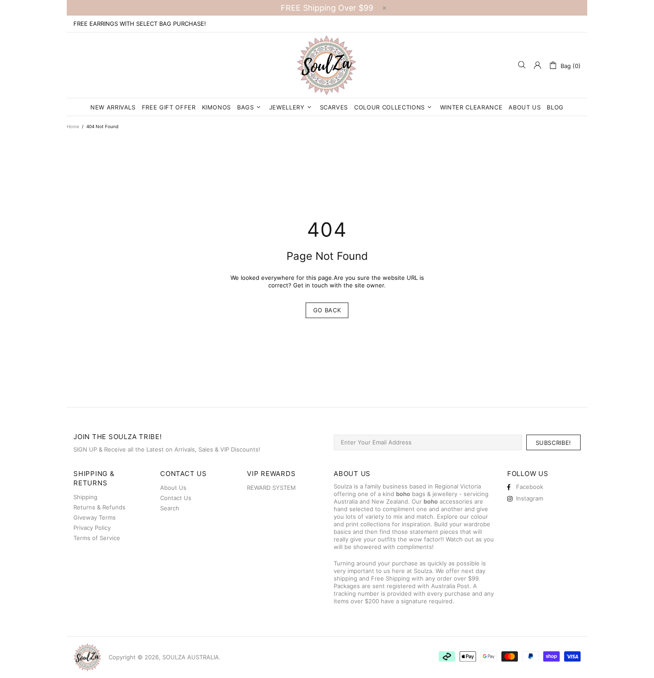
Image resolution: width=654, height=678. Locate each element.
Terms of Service (96, 537)
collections (375, 524)
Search (169, 508)
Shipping (85, 496)
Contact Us (175, 497)
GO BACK (327, 310)
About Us (173, 487)
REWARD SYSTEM (271, 487)
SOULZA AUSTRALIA (327, 65)
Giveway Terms (94, 517)
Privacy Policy (92, 527)
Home (73, 126)
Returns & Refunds (99, 507)
